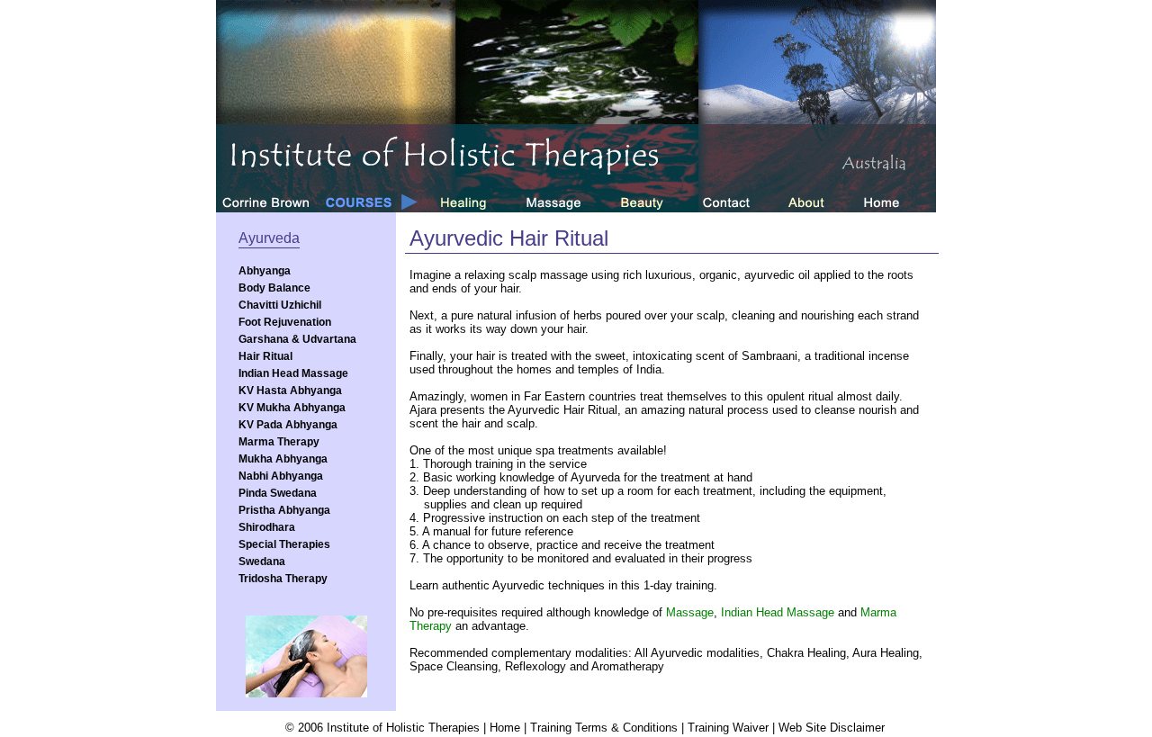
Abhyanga (264, 271)
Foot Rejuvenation (284, 322)
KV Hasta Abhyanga (290, 390)
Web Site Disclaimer (831, 727)
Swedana (261, 561)
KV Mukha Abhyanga (292, 407)
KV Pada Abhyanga (288, 424)
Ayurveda (269, 238)
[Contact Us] (737, 201)
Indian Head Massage (293, 373)
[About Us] (817, 201)
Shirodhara (266, 527)
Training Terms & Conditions (604, 727)
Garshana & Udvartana (297, 339)
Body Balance (274, 288)
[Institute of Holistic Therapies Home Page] (895, 201)
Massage (690, 612)
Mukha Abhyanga (283, 459)
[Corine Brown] (265, 201)
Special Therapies (284, 544)
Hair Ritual (265, 356)
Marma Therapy (279, 442)
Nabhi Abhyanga (280, 476)
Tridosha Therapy (283, 578)
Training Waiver (728, 727)
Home (505, 727)
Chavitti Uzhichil (279, 305)
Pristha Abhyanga (284, 510)
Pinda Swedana (277, 493)
